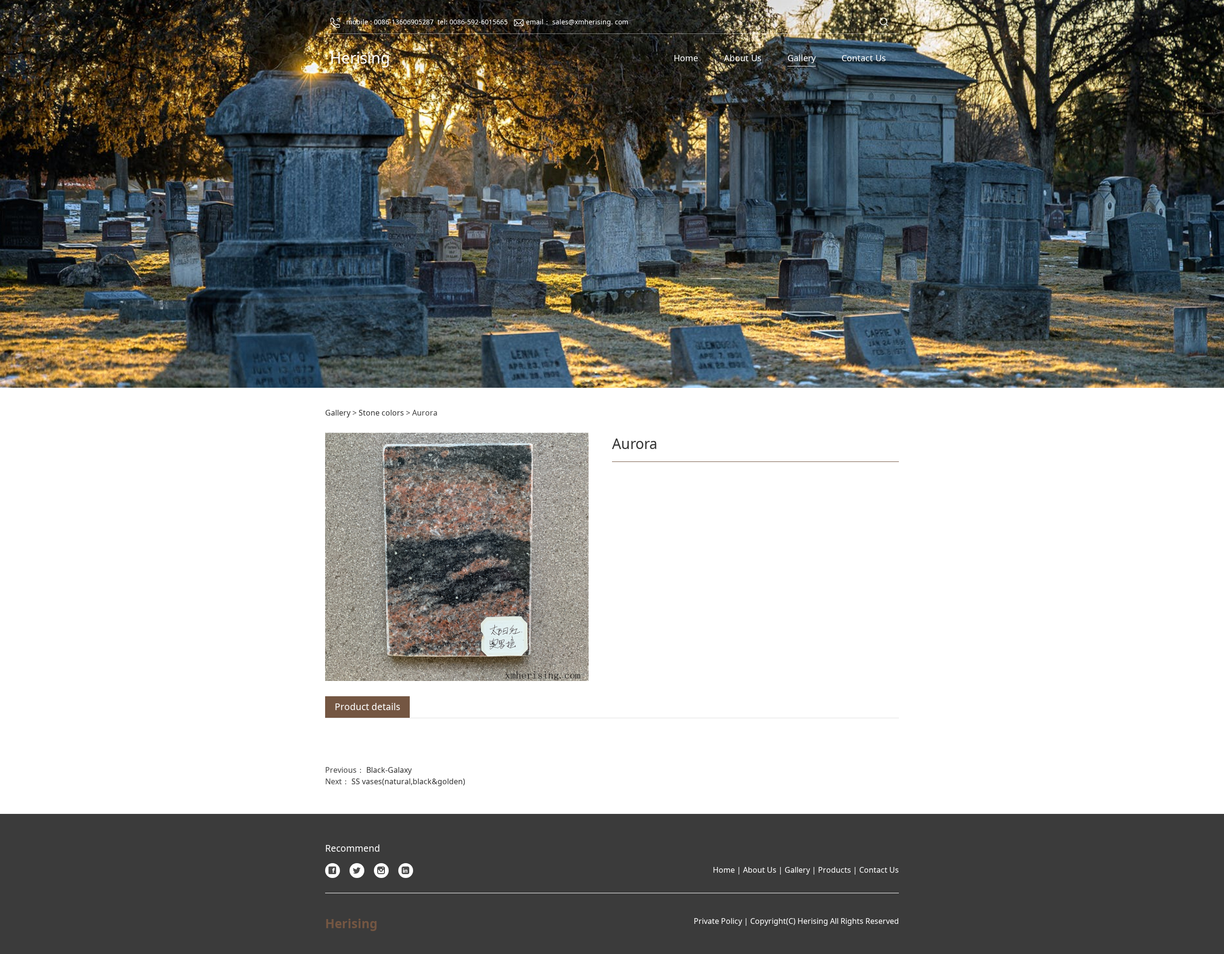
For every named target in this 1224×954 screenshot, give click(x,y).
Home (686, 58)
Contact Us (864, 58)
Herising (360, 57)
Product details (367, 706)
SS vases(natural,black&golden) (408, 781)
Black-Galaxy (389, 770)
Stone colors (381, 412)
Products (834, 870)
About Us (743, 58)
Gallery (801, 58)
